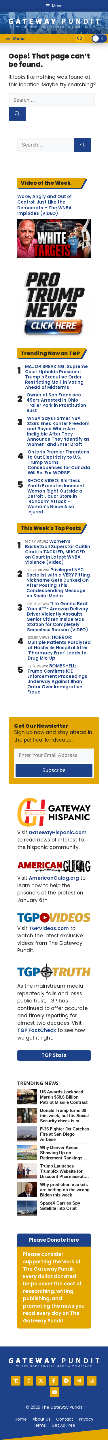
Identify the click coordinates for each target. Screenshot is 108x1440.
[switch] (99, 38)
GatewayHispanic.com (58, 832)
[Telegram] (79, 1381)
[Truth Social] (15, 1381)
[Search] (17, 114)
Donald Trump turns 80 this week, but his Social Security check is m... (64, 1115)
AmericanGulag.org (54, 877)
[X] (41, 1381)
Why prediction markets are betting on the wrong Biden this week (65, 1189)
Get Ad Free (63, 1425)
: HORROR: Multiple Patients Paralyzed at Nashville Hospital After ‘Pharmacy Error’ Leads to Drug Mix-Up (59, 648)
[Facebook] (53, 1381)
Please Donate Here (54, 1239)
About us (41, 1419)
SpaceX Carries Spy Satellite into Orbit (60, 1206)
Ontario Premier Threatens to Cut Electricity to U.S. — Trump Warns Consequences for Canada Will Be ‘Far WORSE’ (59, 462)
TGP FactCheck (36, 1030)
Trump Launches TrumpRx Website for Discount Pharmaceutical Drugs (65, 1171)
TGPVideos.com (49, 928)
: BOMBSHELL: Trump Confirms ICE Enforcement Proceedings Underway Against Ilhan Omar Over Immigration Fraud (57, 679)
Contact (64, 1419)
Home (21, 1419)
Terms (39, 1425)
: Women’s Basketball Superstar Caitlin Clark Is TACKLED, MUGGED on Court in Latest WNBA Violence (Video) (57, 552)
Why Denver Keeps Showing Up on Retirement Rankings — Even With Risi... (64, 1153)
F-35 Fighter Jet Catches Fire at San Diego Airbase (64, 1134)
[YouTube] (54, 1392)
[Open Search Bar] (80, 38)
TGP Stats (54, 1055)
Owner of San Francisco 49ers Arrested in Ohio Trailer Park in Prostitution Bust (56, 402)
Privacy (86, 1419)
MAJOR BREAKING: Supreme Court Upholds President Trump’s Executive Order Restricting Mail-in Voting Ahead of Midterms (56, 377)
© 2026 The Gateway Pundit (54, 1407)
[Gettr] (28, 1381)
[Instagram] (91, 1381)
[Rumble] (66, 1381)
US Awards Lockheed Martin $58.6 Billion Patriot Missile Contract (64, 1097)
